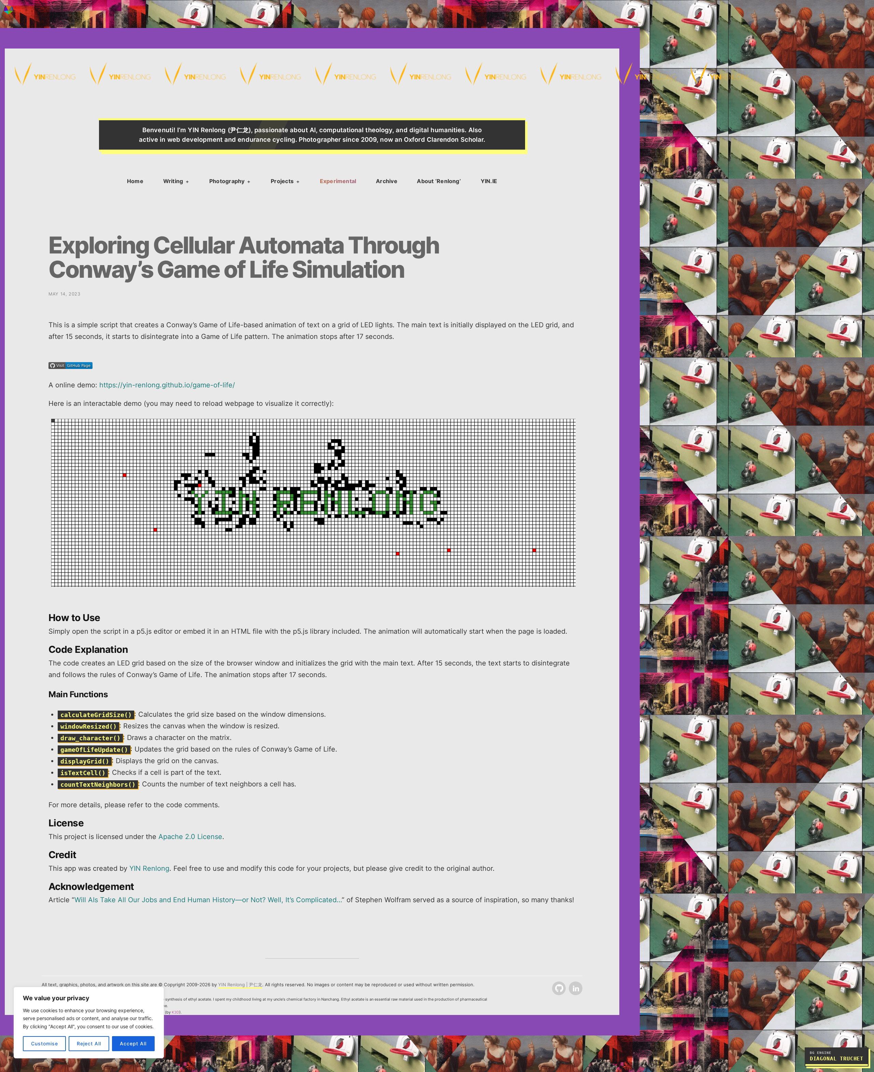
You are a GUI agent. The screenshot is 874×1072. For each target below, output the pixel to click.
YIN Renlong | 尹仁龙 (240, 984)
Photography (227, 181)
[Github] (558, 989)
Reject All (89, 1043)
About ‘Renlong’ (439, 181)
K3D (175, 1012)
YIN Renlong (149, 868)
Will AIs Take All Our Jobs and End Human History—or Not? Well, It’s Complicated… (208, 900)
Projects (282, 181)
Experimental (338, 181)
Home (135, 181)
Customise (44, 1043)
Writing (173, 181)
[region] (89, 1022)
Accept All (133, 1043)
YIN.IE (489, 181)
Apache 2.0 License (190, 837)
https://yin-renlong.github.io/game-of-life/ (168, 385)
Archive (386, 181)
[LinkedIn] (574, 989)
